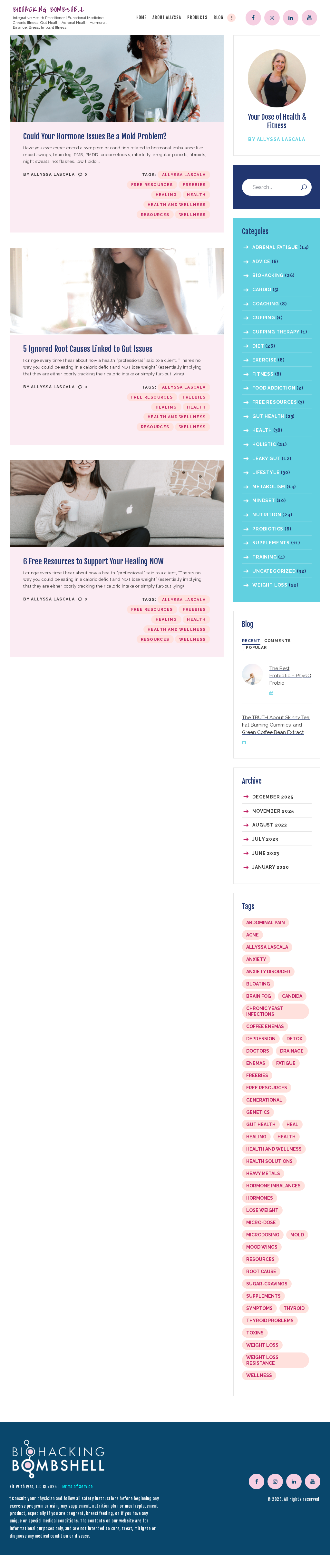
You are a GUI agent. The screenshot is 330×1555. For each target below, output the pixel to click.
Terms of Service (76, 1486)
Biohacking (268, 275)
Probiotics (267, 528)
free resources (152, 185)
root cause (261, 1271)
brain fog (258, 996)
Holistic (264, 444)
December (272, 796)
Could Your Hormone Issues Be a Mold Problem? (95, 136)
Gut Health (268, 416)
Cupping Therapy (275, 331)
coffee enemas (265, 1026)
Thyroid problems (270, 1320)
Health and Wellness (177, 205)
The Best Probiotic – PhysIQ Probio (290, 676)
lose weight (262, 1210)
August (269, 824)
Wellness (192, 215)
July (265, 839)
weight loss (262, 1345)
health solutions (269, 1161)
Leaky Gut (266, 458)
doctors (257, 1051)
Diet (258, 346)
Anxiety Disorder (268, 971)
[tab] (251, 641)
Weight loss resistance (262, 1360)
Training (264, 557)
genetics (258, 1112)
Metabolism (268, 486)
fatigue (286, 1063)
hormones (259, 1198)
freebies (194, 185)
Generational (264, 1100)
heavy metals (263, 1173)
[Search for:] (277, 187)
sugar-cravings (266, 1283)
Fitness (263, 374)
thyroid (294, 1308)
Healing (166, 195)
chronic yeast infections (264, 1011)
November (273, 811)
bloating (258, 983)
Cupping (263, 317)
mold (297, 1234)
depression (261, 1038)
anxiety (256, 959)
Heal (292, 1124)
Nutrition (266, 514)
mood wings (261, 1247)
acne (252, 934)
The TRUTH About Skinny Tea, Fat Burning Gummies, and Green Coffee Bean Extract (276, 725)
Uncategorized (274, 571)
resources (155, 215)
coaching (265, 303)
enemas (255, 1063)
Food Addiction (273, 388)
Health (196, 195)
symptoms (259, 1308)
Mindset (263, 500)
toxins (255, 1332)
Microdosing (262, 1234)
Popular (256, 647)
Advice (261, 261)
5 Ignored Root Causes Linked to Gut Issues (87, 348)
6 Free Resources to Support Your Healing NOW (93, 561)
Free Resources (274, 402)
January (270, 867)
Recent (251, 641)
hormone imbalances (273, 1185)
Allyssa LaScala (53, 174)
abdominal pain (265, 922)
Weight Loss (269, 585)
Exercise (264, 359)
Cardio (261, 289)
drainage (292, 1051)
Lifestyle (265, 472)
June (265, 853)
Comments (277, 641)
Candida (292, 996)
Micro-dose (261, 1222)
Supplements (271, 542)
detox (294, 1038)
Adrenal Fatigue (275, 247)
